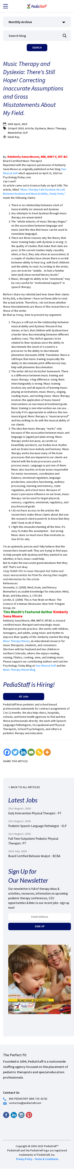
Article (29, 128)
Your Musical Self (46, 665)
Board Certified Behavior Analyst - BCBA (34, 856)
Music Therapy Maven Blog (19, 669)
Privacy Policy (24, 1159)
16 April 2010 (16, 128)
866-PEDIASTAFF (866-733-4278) (28, 1098)
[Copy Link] (39, 752)
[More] (47, 752)
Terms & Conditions (46, 1159)
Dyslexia (40, 128)
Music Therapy (56, 128)
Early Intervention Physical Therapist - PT (34, 813)
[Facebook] (7, 752)
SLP (25, 132)
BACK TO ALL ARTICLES (25, 787)
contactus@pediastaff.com (25, 1103)
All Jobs (23, 696)
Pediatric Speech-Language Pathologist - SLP (37, 826)
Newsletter (15, 132)
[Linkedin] (23, 752)
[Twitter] (15, 752)
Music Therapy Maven (16, 641)
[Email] (31, 752)
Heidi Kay (14, 137)
